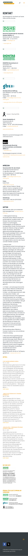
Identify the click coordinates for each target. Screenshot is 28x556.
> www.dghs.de (7, 43)
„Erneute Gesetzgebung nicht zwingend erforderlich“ (12, 394)
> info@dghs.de (10, 40)
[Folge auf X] (8, 544)
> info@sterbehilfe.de (12, 126)
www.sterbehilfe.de (8, 129)
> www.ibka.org (7, 150)
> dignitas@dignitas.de (12, 70)
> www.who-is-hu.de (8, 184)
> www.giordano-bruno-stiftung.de (12, 102)
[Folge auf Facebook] (4, 544)
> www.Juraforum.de (15, 353)
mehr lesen (6, 389)
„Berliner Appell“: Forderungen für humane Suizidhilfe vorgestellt (13, 428)
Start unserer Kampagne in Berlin (10, 361)
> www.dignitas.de (8, 73)
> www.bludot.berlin (8, 201)
